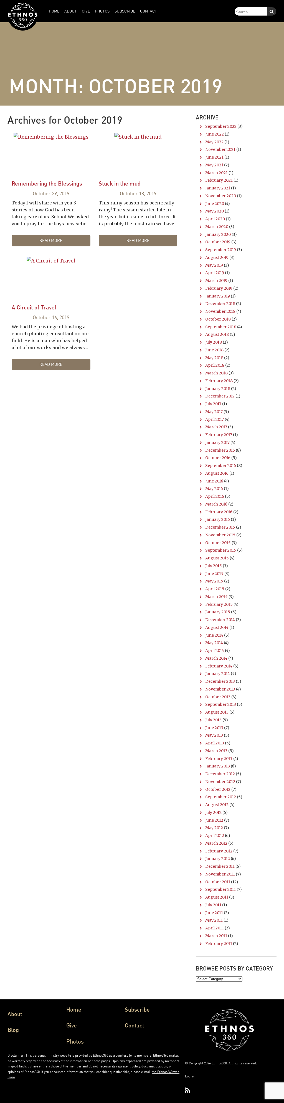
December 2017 (220, 396)
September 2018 (220, 326)
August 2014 (217, 627)
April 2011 (214, 928)
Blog (13, 1029)
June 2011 (214, 912)
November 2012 (220, 781)
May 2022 (214, 141)
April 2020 (215, 218)
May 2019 (214, 265)
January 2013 (217, 766)
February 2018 (219, 380)
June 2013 (214, 727)
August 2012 (217, 804)
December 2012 (220, 773)
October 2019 (217, 241)
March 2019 (216, 280)
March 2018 (216, 373)
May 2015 (214, 581)
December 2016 (220, 450)
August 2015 (217, 558)
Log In (189, 1076)
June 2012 (214, 820)
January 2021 (217, 188)
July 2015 (213, 565)
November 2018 (220, 311)
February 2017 (218, 434)
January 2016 (217, 519)
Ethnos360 (100, 1055)
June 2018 (214, 349)
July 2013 (213, 719)
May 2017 (214, 411)
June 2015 (214, 573)
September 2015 (220, 550)
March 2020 (216, 226)
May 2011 (214, 920)
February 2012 (218, 851)
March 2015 (216, 596)
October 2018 (218, 319)
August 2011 (216, 897)
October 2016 (217, 457)
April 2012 (214, 835)
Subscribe (137, 1009)
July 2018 (213, 342)
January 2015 (217, 611)
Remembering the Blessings (47, 183)
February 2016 (218, 511)
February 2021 (219, 180)
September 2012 (220, 796)
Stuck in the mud (120, 183)
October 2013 (217, 696)
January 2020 (218, 234)
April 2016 (214, 496)
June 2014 (214, 635)
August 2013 (217, 712)
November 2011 (220, 874)
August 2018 (217, 334)
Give (71, 1025)
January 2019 (217, 296)
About (14, 1013)
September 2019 (220, 249)
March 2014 (216, 658)
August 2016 (217, 473)
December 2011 (220, 866)
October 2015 (218, 542)
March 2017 (216, 426)
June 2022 (214, 134)
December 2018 (220, 303)
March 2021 (216, 172)
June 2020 (214, 203)
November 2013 (220, 689)
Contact (134, 1025)
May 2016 (214, 488)
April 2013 (214, 743)
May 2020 (214, 211)
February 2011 (218, 943)
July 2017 (213, 403)
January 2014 (217, 673)
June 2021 (214, 157)
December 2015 (220, 527)
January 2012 (217, 858)
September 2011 (220, 889)
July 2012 (213, 812)
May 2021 (214, 164)
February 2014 (218, 666)
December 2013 (220, 681)
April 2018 (214, 365)
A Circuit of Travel (34, 307)
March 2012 (216, 843)
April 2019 (214, 272)
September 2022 (221, 126)
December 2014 (220, 619)
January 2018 (217, 388)
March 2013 (216, 750)
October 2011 (217, 881)
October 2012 (217, 789)
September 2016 (220, 465)
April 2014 (214, 650)
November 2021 (220, 149)
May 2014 (214, 642)
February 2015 (219, 604)
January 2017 (217, 442)
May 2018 (214, 357)
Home (73, 1009)
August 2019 (217, 257)
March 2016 (216, 504)
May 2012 (214, 827)
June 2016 (214, 481)
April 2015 (214, 588)
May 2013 (214, 735)
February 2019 (218, 288)
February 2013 (218, 758)
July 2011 (213, 904)
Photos (75, 1041)
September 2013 (220, 704)
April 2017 (214, 419)
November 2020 (220, 195)
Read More (50, 240)
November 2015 (220, 534)
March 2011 (216, 935)
